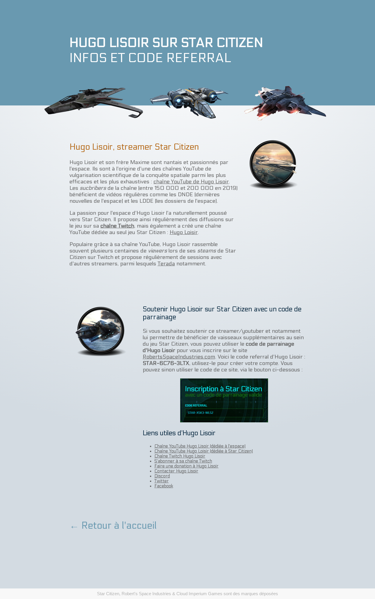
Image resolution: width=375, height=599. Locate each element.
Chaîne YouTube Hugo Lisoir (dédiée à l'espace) (200, 446)
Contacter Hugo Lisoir (176, 471)
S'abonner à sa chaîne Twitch (183, 461)
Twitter (161, 481)
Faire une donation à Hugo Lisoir (186, 466)
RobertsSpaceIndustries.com (179, 357)
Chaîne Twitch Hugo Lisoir (179, 456)
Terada (166, 263)
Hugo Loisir (184, 232)
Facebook (163, 486)
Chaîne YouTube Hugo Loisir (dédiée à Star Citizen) (203, 451)
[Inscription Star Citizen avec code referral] (224, 399)
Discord (162, 476)
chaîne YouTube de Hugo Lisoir (191, 181)
